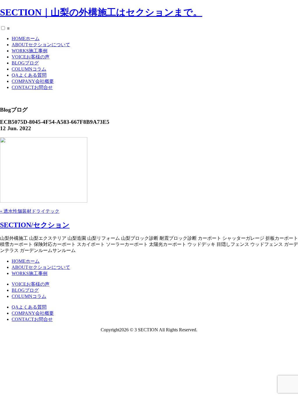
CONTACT (32, 87)
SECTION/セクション (35, 225)
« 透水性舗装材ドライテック (29, 211)
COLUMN (29, 69)
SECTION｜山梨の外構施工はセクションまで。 (101, 12)
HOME (26, 38)
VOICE (30, 56)
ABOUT (41, 44)
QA (29, 75)
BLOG (25, 62)
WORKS (29, 50)
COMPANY (33, 81)
